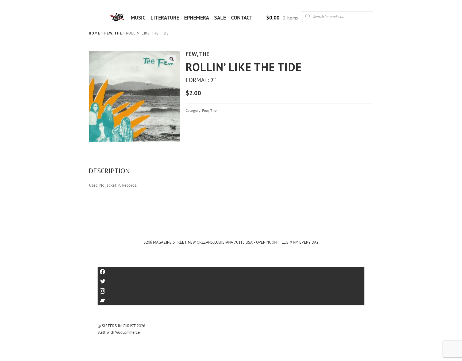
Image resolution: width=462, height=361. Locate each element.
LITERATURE (165, 17)
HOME (119, 17)
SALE (220, 17)
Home (94, 33)
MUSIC (138, 17)
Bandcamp (231, 298)
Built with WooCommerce (119, 332)
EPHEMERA (196, 17)
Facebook (231, 269)
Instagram (231, 289)
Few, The (113, 33)
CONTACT (242, 17)
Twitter (231, 279)
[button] (171, 59)
